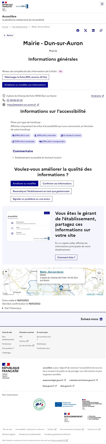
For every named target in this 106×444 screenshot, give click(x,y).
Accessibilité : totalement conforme (29, 429)
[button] (83, 270)
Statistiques (41, 344)
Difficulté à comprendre (53, 141)
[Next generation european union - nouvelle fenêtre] (66, 404)
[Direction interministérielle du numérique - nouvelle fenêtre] (83, 418)
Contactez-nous (43, 348)
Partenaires (6, 344)
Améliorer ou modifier (24, 183)
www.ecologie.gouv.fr (53, 380)
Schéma (22, 341)
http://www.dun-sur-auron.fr (21, 104)
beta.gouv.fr (48, 386)
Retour (10, 35)
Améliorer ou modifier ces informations (25, 84)
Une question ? (8, 348)
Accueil (5, 27)
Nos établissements (20, 27)
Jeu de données (25, 345)
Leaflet (89, 294)
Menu (102, 4)
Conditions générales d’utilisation (57, 434)
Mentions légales (8, 434)
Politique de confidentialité (30, 434)
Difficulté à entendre (25, 141)
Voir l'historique (13, 308)
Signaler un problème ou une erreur (31, 199)
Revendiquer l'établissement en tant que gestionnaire (41, 191)
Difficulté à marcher (46, 135)
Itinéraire (96, 95)
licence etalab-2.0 (58, 440)
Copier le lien (101, 30)
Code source (93, 429)
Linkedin (93, 30)
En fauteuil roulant (72, 135)
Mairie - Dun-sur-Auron (51, 271)
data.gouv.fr (66, 386)
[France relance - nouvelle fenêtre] (39, 404)
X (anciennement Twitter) (85, 30)
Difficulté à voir (22, 135)
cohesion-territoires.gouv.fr (82, 380)
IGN (98, 294)
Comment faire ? (66, 257)
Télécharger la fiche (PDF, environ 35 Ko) (25, 77)
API (20, 337)
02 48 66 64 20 (15, 100)
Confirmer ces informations (57, 183)
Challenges (6, 353)
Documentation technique (70, 429)
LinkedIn (101, 319)
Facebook (78, 30)
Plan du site (7, 429)
